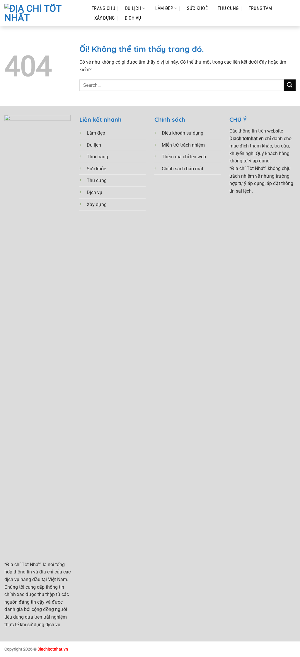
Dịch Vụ (133, 18)
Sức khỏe (96, 169)
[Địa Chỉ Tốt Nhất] (42, 13)
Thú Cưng (228, 8)
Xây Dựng (104, 18)
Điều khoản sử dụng (182, 133)
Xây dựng (97, 204)
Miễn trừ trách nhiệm (183, 145)
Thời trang (97, 156)
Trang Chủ (103, 8)
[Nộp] (290, 85)
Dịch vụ (94, 192)
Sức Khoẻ (197, 8)
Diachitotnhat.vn (53, 649)
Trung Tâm (260, 8)
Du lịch (94, 145)
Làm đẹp (164, 8)
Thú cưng (97, 180)
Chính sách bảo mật (182, 169)
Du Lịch (133, 8)
